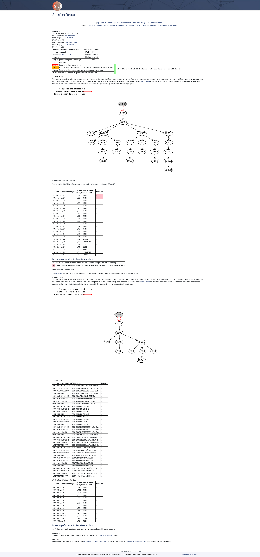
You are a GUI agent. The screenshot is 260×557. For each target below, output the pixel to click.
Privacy (194, 554)
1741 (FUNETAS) (69, 38)
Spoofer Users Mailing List (136, 541)
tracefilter (58, 273)
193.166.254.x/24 (71, 36)
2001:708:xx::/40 (71, 42)
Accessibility (186, 554)
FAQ (143, 23)
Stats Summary (95, 25)
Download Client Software (128, 23)
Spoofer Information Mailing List (95, 541)
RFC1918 (62, 55)
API (147, 23)
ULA (69, 55)
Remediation (121, 25)
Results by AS (135, 25)
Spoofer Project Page (106, 23)
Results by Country (151, 25)
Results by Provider (169, 25)
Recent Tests (109, 25)
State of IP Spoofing (106, 535)
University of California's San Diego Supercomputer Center (136, 554)
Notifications (156, 23)
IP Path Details (144, 81)
